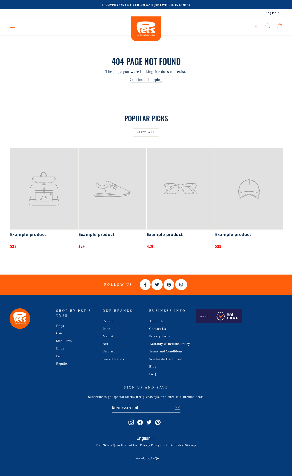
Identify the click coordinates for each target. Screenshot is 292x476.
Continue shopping (146, 79)
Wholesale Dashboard (165, 359)
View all (146, 132)
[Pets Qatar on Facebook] (140, 422)
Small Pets (64, 341)
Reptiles (62, 363)
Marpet (108, 336)
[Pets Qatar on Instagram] (131, 422)
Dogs (60, 326)
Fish (59, 356)
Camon (108, 321)
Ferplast (109, 351)
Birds (60, 348)
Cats (59, 333)
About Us (156, 321)
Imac (106, 329)
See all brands (113, 359)
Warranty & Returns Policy (169, 344)
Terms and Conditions (165, 351)
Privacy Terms (160, 336)
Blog (152, 366)
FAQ (152, 374)
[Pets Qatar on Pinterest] (158, 422)
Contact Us (157, 329)
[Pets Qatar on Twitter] (149, 422)
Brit (105, 344)
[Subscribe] (177, 407)
